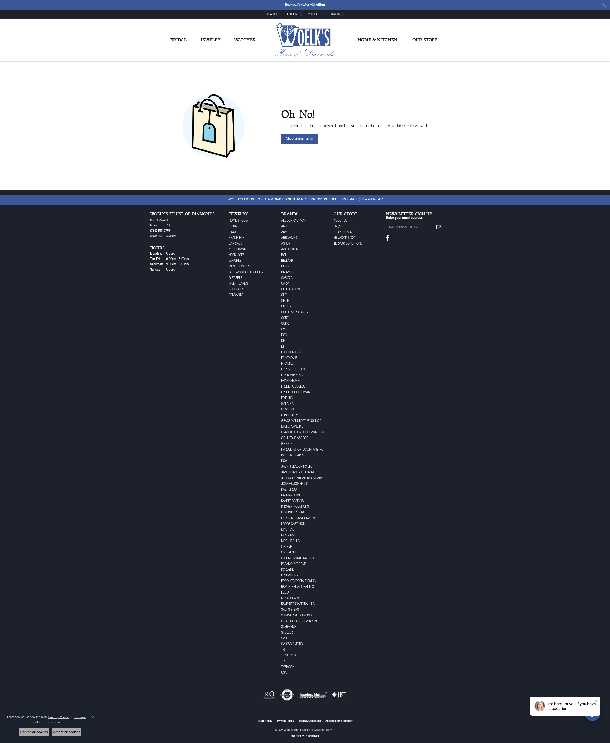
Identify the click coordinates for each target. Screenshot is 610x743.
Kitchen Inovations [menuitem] (295, 507)
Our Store (424, 40)
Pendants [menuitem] (236, 295)
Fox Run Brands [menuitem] (292, 375)
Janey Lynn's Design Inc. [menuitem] (298, 472)
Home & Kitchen (377, 40)
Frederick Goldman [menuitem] (295, 392)
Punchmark (312, 736)
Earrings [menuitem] (235, 244)
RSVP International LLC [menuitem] (298, 604)
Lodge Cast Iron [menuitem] (293, 524)
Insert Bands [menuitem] (238, 284)
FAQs (337, 226)
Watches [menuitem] (235, 261)
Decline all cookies (34, 732)
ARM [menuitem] (284, 232)
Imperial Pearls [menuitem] (292, 455)
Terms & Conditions (348, 244)
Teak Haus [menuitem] (288, 655)
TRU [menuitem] (283, 661)
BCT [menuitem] (283, 255)
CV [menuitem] (283, 329)
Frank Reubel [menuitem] (291, 381)
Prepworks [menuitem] (289, 575)
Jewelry (210, 40)
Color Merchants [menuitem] (294, 312)
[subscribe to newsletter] (438, 227)
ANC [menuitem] (284, 226)
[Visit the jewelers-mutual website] (313, 695)
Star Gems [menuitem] (288, 627)
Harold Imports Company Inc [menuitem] (302, 449)
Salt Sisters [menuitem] (290, 610)
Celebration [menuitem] (290, 289)
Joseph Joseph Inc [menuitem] (294, 484)
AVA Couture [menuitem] (290, 249)
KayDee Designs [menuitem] (292, 501)
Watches (244, 40)
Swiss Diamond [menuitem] (292, 644)
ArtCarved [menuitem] (289, 238)
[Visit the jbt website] (339, 695)
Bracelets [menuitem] (236, 238)
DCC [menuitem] (284, 335)
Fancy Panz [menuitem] (289, 358)
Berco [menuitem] (285, 266)
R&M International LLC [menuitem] (297, 587)
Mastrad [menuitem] (287, 530)
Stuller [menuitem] (287, 633)
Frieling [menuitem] (287, 398)
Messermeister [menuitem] (292, 535)
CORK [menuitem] (285, 324)
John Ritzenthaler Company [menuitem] (302, 478)
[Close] (604, 5)
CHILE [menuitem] (285, 301)
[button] (273, 14)
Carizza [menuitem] (287, 278)
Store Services (344, 232)
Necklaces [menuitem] (236, 255)
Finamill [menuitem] (287, 364)
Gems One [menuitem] (288, 409)
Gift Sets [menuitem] (235, 278)
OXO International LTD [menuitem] (297, 558)
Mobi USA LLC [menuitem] (290, 541)
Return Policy (264, 721)
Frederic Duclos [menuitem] (293, 387)
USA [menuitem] (284, 673)
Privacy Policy (344, 238)
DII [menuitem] (283, 346)
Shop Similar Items (299, 139)
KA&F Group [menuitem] (289, 490)
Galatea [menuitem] (287, 404)
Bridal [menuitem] (233, 226)
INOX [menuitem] (284, 461)
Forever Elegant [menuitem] (293, 369)
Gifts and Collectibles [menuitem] (246, 272)
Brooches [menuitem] (236, 289)
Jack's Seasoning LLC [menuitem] (296, 467)
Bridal (178, 40)
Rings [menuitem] (233, 232)
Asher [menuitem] (285, 244)
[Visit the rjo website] (269, 695)
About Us (340, 221)
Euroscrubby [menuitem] (291, 352)
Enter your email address (404, 218)
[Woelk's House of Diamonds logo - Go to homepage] (305, 40)
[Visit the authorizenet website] (287, 695)
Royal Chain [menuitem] (290, 598)
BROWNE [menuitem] (287, 272)
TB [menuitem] (283, 650)
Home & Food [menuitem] (238, 221)
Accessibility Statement (339, 721)
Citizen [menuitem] (286, 306)
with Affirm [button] (317, 5)
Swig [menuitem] (284, 638)
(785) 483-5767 (371, 199)
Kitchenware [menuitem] (238, 249)
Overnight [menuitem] (289, 552)
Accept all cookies (66, 732)
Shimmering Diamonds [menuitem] (297, 615)
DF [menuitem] (283, 341)
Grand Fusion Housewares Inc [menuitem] (303, 432)
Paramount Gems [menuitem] (293, 564)
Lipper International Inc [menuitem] (298, 518)
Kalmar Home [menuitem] (291, 495)
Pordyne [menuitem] (287, 570)
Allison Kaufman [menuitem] (293, 221)
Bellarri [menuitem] (287, 261)
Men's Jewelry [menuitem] (239, 266)
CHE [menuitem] (284, 295)
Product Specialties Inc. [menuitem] (298, 581)
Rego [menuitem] (285, 592)
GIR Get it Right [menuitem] (292, 415)
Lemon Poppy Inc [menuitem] (293, 512)
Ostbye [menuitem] (286, 547)
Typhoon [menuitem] (287, 667)
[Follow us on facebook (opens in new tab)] (388, 238)
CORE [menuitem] (285, 318)
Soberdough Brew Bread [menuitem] (299, 621)
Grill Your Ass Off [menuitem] (294, 438)
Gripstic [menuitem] (287, 444)
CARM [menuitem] (285, 284)
